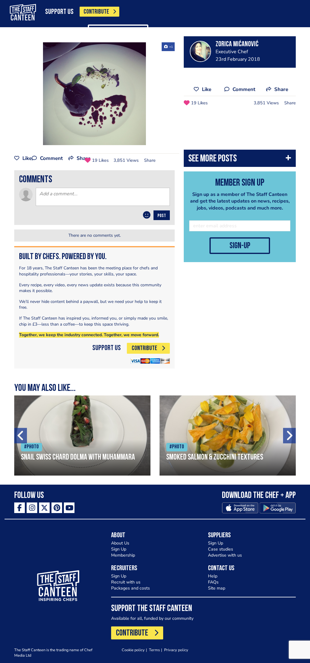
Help (212, 576)
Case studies (220, 549)
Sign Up (118, 549)
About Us (120, 543)
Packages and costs (130, 588)
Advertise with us (225, 555)
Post (161, 215)
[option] (94, 93)
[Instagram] (32, 507)
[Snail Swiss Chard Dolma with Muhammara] (82, 435)
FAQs (213, 582)
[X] (44, 507)
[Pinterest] (56, 507)
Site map (216, 588)
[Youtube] (69, 507)
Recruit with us (125, 582)
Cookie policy (133, 649)
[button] (239, 159)
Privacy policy (176, 649)
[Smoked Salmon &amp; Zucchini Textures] (228, 435)
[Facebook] (19, 507)
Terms (154, 649)
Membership (123, 555)
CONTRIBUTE (96, 12)
